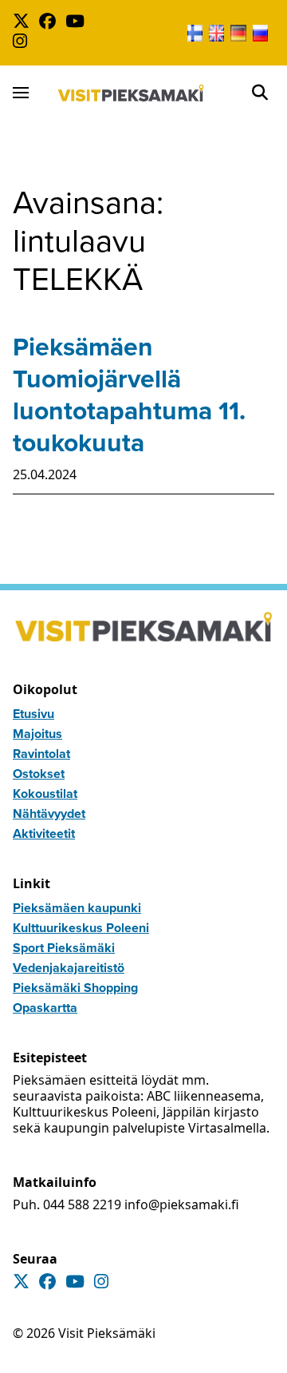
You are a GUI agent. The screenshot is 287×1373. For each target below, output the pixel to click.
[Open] (260, 92)
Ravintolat (41, 753)
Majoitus (37, 733)
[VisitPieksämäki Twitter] (24, 23)
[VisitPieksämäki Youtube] (78, 23)
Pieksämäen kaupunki (77, 908)
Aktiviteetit (44, 833)
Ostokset (39, 773)
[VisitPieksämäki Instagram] (23, 43)
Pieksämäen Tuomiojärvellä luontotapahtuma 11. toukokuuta (129, 394)
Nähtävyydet (49, 813)
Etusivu (33, 713)
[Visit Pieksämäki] (131, 92)
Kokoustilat (45, 793)
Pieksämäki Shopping (75, 987)
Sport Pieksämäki (64, 947)
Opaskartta (45, 1007)
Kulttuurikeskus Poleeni (81, 928)
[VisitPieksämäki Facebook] (50, 23)
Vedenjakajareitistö (68, 967)
